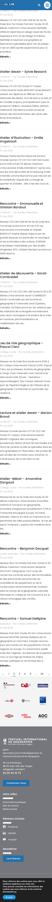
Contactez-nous (16, 783)
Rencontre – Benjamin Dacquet (24, 548)
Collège (4, 352)
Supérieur (13, 553)
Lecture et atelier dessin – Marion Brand (26, 415)
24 (42, 673)
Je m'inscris (13, 858)
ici (15, 892)
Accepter (9, 897)
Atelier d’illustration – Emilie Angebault (21, 139)
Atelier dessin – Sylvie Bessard (23, 72)
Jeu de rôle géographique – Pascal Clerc (21, 345)
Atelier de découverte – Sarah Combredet (23, 275)
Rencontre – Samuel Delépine (23, 618)
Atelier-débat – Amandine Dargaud (21, 480)
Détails (4, 56)
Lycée (13, 352)
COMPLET (5, 10)
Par (25, 10)
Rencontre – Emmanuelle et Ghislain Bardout (21, 205)
